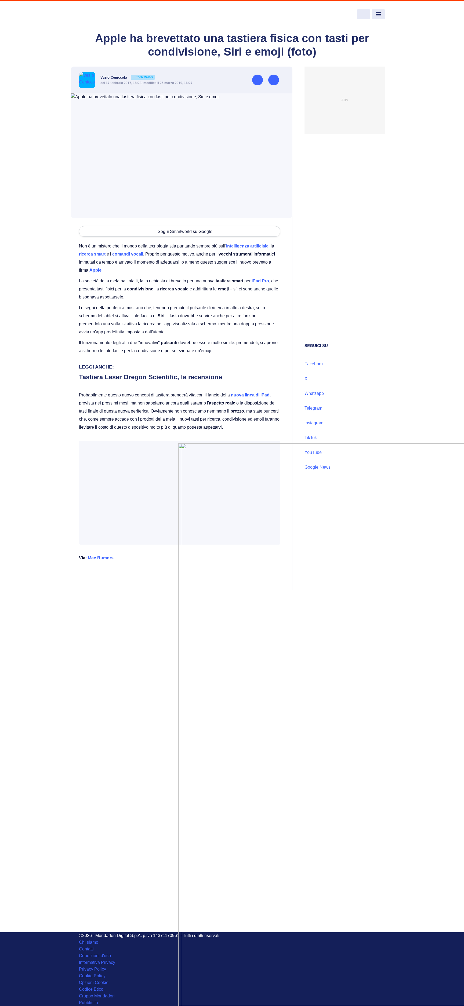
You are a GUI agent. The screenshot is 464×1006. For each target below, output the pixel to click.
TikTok (311, 437)
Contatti (86, 949)
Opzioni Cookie (93, 982)
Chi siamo (88, 942)
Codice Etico (91, 989)
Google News (318, 467)
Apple (95, 270)
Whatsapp (314, 393)
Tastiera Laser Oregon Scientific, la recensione (150, 377)
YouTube (313, 452)
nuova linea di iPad (250, 395)
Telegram (313, 408)
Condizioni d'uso (95, 955)
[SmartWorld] (110, 14)
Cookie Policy (92, 976)
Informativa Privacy (97, 962)
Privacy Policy (92, 969)
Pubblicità (88, 1002)
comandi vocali (127, 254)
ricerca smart (92, 254)
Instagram (314, 423)
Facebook (314, 364)
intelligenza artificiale (247, 246)
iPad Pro (260, 281)
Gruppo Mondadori (97, 996)
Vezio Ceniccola (126, 77)
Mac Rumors (101, 558)
